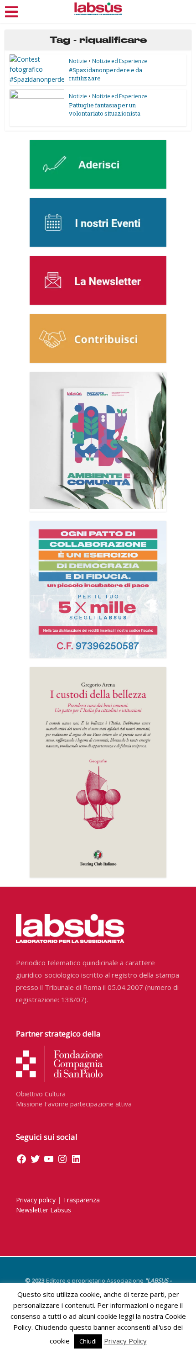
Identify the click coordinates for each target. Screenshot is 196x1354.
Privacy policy (36, 1199)
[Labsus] (98, 8)
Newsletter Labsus (43, 1210)
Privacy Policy (125, 1340)
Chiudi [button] (88, 1341)
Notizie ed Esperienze (119, 61)
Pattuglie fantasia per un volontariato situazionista (104, 109)
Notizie (78, 61)
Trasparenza (81, 1199)
